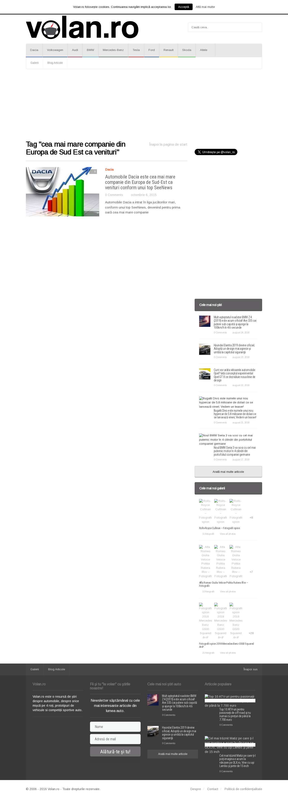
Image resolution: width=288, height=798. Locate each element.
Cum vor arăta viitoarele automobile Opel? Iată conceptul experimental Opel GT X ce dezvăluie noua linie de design (234, 375)
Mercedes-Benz (113, 50)
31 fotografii (208, 652)
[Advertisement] (144, 104)
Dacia (34, 50)
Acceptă (183, 7)
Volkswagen (55, 50)
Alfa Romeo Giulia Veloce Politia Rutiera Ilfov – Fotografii (223, 584)
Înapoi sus (251, 669)
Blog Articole (55, 62)
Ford (151, 50)
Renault (168, 50)
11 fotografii (208, 533)
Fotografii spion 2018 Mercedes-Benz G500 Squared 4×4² (226, 645)
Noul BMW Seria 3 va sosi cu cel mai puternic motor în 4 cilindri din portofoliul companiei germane (235, 451)
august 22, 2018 (240, 385)
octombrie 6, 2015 (144, 195)
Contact (212, 789)
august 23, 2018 (240, 357)
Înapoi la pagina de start (168, 144)
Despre (195, 789)
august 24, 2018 (240, 332)
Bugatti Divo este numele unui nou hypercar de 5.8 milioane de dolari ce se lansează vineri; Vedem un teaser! (235, 414)
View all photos (228, 533)
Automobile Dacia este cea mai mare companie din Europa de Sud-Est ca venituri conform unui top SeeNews (140, 182)
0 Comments (114, 195)
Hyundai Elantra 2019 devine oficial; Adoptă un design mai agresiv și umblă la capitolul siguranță (234, 348)
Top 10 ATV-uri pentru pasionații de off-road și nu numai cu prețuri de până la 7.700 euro (235, 714)
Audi (75, 50)
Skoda (186, 50)
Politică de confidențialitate (243, 789)
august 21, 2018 (240, 422)
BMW (90, 50)
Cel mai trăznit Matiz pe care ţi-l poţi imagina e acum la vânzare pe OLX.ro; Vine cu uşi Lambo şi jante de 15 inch (237, 761)
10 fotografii (208, 591)
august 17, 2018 (240, 459)
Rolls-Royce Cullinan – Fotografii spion (219, 528)
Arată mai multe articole (228, 471)
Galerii (34, 62)
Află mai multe (205, 7)
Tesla (136, 50)
